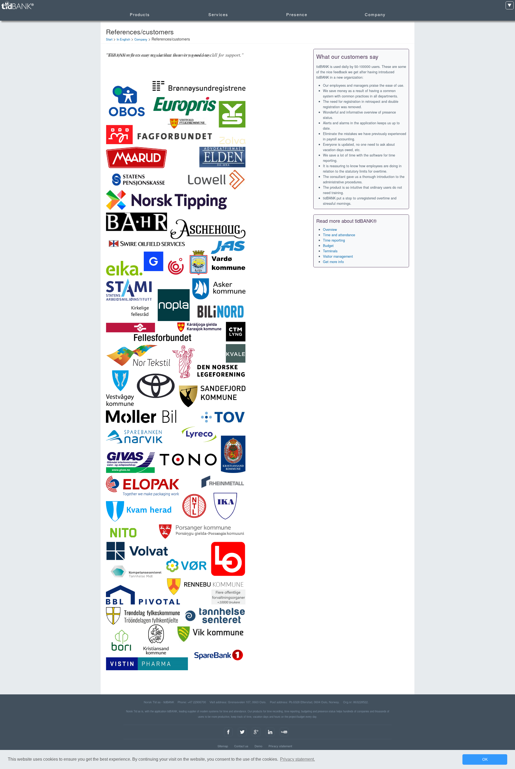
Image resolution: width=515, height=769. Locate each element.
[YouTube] (284, 736)
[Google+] (256, 736)
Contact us (241, 746)
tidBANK (17, 5)
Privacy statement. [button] (297, 759)
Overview (330, 229)
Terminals (330, 251)
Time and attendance (339, 234)
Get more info (333, 261)
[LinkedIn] (270, 736)
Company (140, 39)
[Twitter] (242, 736)
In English (123, 39)
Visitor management (338, 256)
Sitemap (223, 746)
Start (109, 39)
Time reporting (334, 240)
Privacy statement (280, 746)
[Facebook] (228, 736)
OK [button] (485, 759)
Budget (328, 245)
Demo (258, 746)
